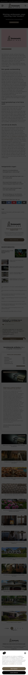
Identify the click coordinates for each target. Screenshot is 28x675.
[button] (25, 653)
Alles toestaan (14, 668)
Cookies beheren (14, 672)
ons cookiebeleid (10, 664)
